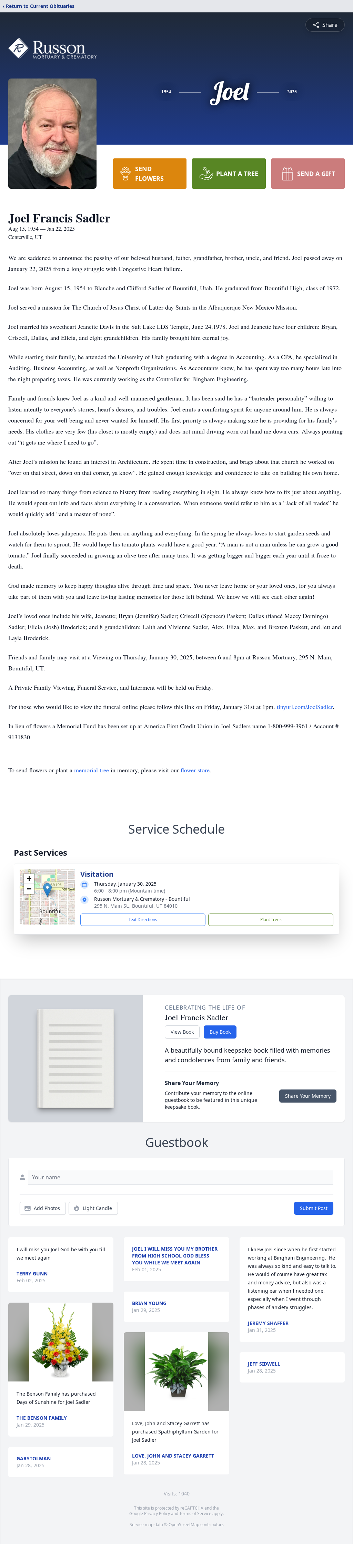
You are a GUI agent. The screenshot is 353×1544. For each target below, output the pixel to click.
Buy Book (220, 1032)
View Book (182, 1032)
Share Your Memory (308, 1096)
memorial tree (91, 770)
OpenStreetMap (184, 1524)
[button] (47, 890)
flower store (195, 770)
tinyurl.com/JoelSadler (305, 706)
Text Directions (143, 919)
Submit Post (313, 1208)
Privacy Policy (157, 1513)
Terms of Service (195, 1513)
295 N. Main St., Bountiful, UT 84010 (136, 906)
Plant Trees (271, 919)
